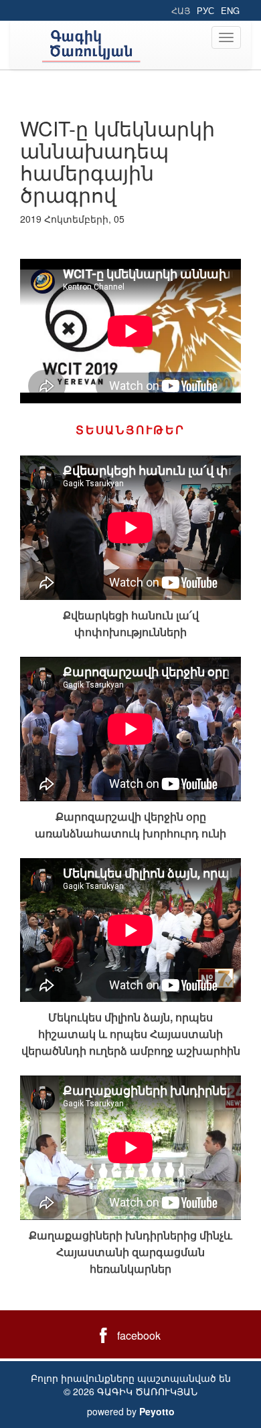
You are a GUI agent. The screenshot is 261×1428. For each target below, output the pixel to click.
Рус (205, 10)
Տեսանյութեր (130, 429)
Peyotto (157, 1411)
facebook (139, 1335)
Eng (230, 10)
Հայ (180, 10)
